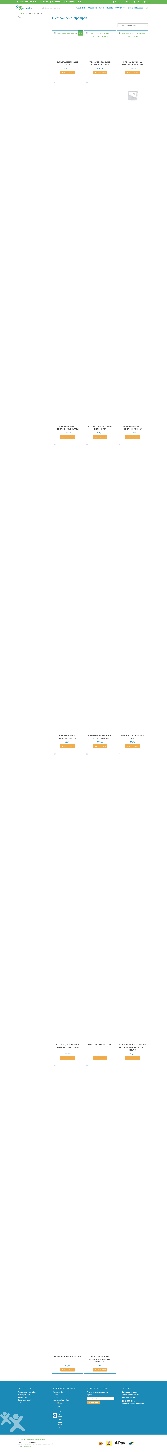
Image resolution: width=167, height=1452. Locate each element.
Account (129, 2)
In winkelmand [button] (67, 73)
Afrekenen (139, 2)
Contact (147, 2)
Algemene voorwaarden (38, 1440)
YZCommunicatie (27, 1447)
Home (22, 13)
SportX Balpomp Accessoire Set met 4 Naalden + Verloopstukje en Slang (132, 1047)
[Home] (27, 8)
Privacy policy (21, 1440)
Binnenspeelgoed (24, 1400)
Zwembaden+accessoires (27, 1392)
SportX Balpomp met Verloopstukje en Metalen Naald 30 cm (100, 1359)
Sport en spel (22, 1397)
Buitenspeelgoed (24, 1395)
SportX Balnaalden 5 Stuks (100, 1045)
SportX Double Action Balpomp (67, 1356)
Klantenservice (119, 2)
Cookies (28, 1440)
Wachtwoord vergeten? (61, 1400)
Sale (19, 1403)
